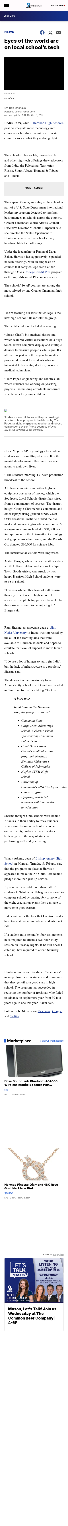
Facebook (44, 1011)
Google (57, 1011)
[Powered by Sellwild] (58, 1255)
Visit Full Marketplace (52, 1041)
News (9, 32)
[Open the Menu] (6, 5)
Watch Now (57, 6)
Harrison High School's (48, 122)
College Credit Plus (37, 272)
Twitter (14, 1016)
